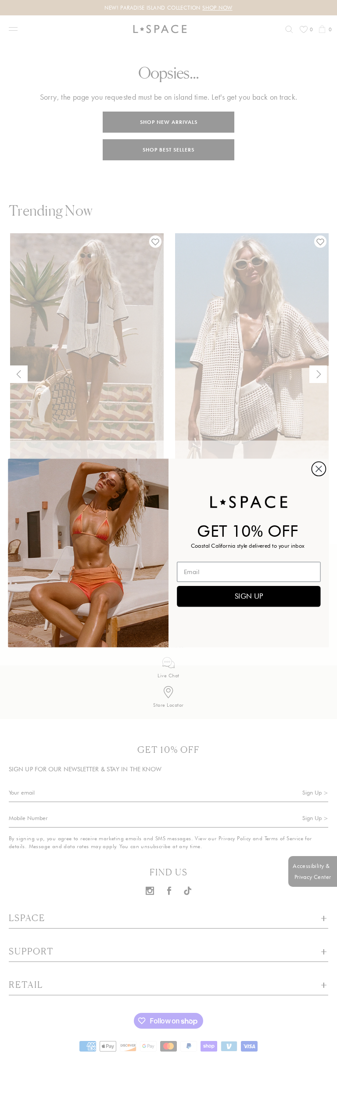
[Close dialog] (319, 469)
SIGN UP (249, 596)
